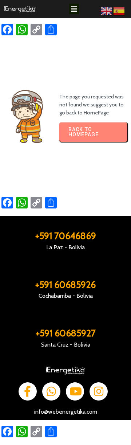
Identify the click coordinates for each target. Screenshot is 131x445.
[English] (107, 10)
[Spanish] (119, 10)
